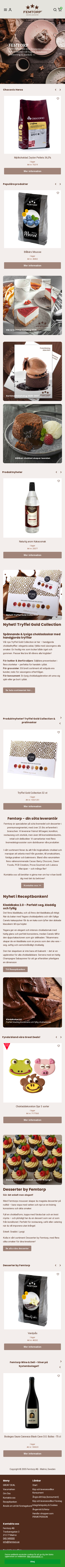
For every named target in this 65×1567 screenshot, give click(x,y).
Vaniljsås (32, 1333)
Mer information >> (35, 1556)
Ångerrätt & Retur (40, 1509)
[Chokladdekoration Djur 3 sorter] (6, 1046)
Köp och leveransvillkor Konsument (43, 1491)
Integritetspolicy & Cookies (45, 1505)
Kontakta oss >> (32, 885)
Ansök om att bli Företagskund (17, 1506)
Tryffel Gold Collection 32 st (32, 792)
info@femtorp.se (11, 1542)
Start (34, 1485)
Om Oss (7, 1493)
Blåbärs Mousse (32, 252)
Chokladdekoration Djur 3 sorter (32, 1106)
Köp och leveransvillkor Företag (47, 1501)
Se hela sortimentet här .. (19, 690)
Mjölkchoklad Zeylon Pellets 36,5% (32, 157)
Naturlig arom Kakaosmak (32, 541)
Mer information (32, 171)
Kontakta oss (9, 1498)
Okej (32, 1561)
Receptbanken (10, 1502)
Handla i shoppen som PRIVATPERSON (43, 1515)
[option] (32, 135)
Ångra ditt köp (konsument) (45, 1497)
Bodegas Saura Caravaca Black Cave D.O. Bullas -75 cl (32, 1436)
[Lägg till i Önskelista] (58, 99)
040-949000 (9, 1538)
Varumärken (9, 1489)
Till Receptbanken (15, 969)
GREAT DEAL (9, 1485)
